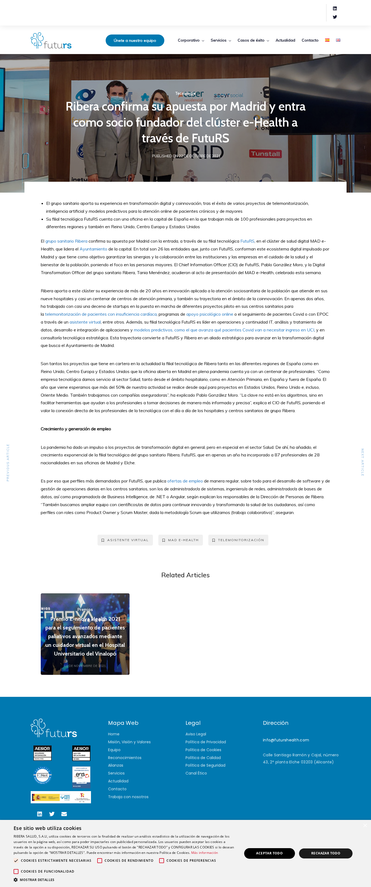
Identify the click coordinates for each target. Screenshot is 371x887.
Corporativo (189, 40)
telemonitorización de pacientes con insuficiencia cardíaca (101, 314)
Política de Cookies (203, 750)
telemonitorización (241, 540)
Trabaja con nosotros (128, 797)
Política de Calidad (203, 757)
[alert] (185, 853)
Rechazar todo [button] (325, 853)
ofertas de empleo (185, 481)
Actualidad (285, 40)
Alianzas (115, 765)
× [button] (365, 826)
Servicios (219, 40)
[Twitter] (335, 17)
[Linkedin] (335, 8)
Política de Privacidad (206, 742)
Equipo (114, 750)
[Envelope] (64, 814)
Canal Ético (196, 773)
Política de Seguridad (205, 765)
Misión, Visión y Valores (129, 742)
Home (114, 734)
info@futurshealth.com (286, 740)
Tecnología (185, 93)
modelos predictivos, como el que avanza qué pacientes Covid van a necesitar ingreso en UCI (224, 330)
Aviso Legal (196, 734)
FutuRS (247, 241)
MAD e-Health (183, 540)
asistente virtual (85, 322)
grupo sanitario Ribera (66, 241)
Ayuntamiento (93, 249)
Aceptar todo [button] (269, 853)
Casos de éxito (251, 40)
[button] (124, 880)
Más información (204, 852)
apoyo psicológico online (209, 314)
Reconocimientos (125, 757)
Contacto (310, 40)
